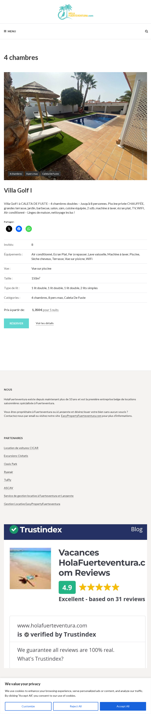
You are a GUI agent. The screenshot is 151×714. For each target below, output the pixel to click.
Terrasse (58, 259)
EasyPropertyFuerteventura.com (81, 415)
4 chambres (16, 173)
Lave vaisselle (97, 254)
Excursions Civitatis (16, 455)
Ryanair (8, 472)
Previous (13, 126)
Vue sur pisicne (75, 259)
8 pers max (32, 173)
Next (138, 126)
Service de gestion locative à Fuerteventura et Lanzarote (39, 495)
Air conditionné (41, 254)
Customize (28, 706)
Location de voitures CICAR (21, 448)
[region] (75, 696)
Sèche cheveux (41, 259)
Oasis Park (10, 463)
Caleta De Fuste (50, 173)
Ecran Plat (60, 254)
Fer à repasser (77, 254)
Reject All (76, 706)
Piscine (134, 254)
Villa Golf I (18, 190)
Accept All (123, 706)
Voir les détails (45, 323)
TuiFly (7, 479)
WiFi (89, 259)
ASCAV (8, 488)
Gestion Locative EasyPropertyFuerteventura (32, 503)
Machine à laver (117, 254)
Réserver (16, 323)
